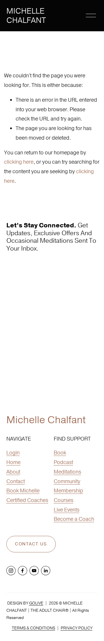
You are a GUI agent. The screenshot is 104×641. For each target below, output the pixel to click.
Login (13, 452)
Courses (63, 500)
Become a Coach (74, 519)
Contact (15, 481)
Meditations (67, 471)
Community (67, 481)
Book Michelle (23, 490)
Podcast (63, 462)
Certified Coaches (27, 500)
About (13, 471)
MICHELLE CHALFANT (26, 15)
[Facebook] (22, 570)
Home (13, 462)
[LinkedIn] (45, 570)
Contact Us (31, 544)
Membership (68, 490)
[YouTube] (34, 570)
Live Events (66, 509)
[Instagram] (11, 570)
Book (60, 452)
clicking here (19, 161)
